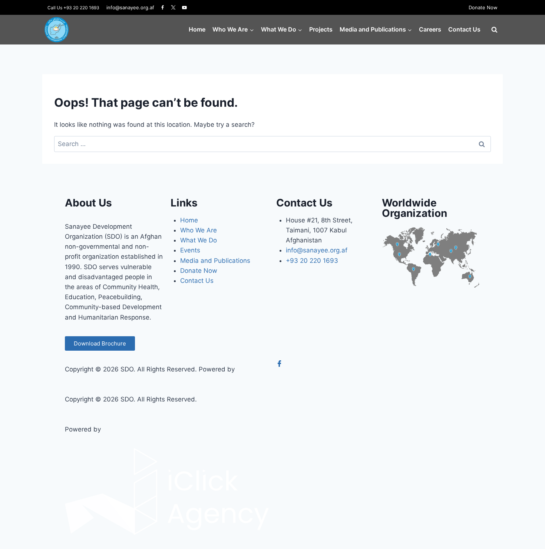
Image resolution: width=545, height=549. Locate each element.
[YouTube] (184, 7)
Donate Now (483, 7)
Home (197, 29)
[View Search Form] (494, 29)
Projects (321, 29)
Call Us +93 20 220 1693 (73, 7)
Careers (430, 29)
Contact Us (464, 29)
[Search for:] (272, 144)
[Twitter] (173, 7)
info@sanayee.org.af (130, 7)
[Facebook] (163, 7)
